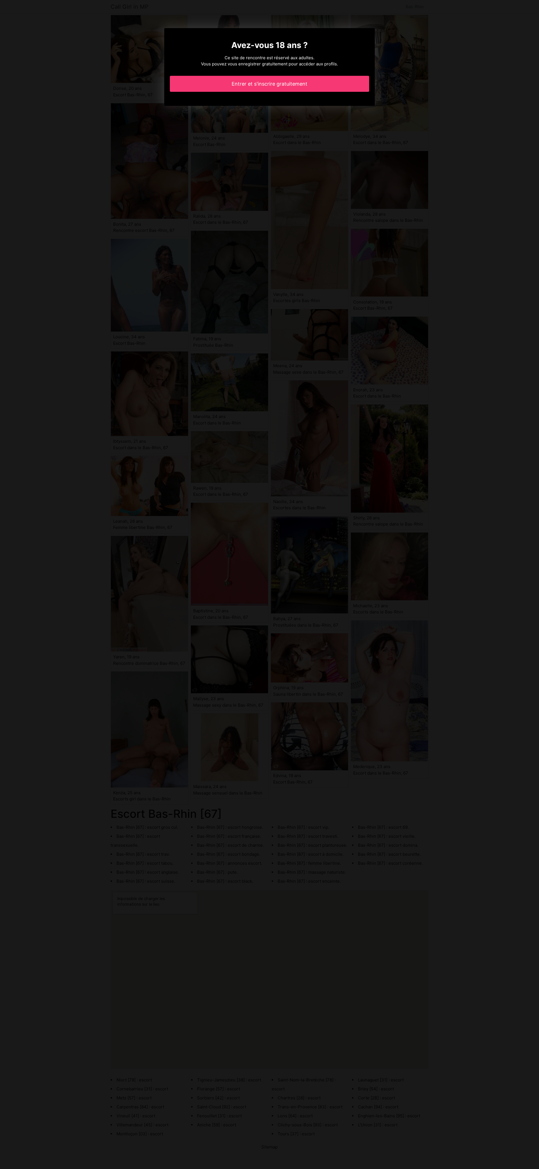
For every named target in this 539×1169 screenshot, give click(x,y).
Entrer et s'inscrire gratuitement (269, 84)
